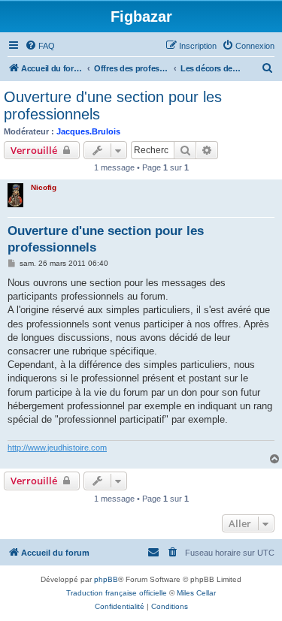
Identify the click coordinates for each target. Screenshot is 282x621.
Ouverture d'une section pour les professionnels (113, 105)
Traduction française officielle (116, 593)
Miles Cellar (196, 593)
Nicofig (43, 187)
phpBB (106, 579)
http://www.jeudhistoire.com (57, 447)
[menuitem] (40, 46)
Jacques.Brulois (88, 131)
